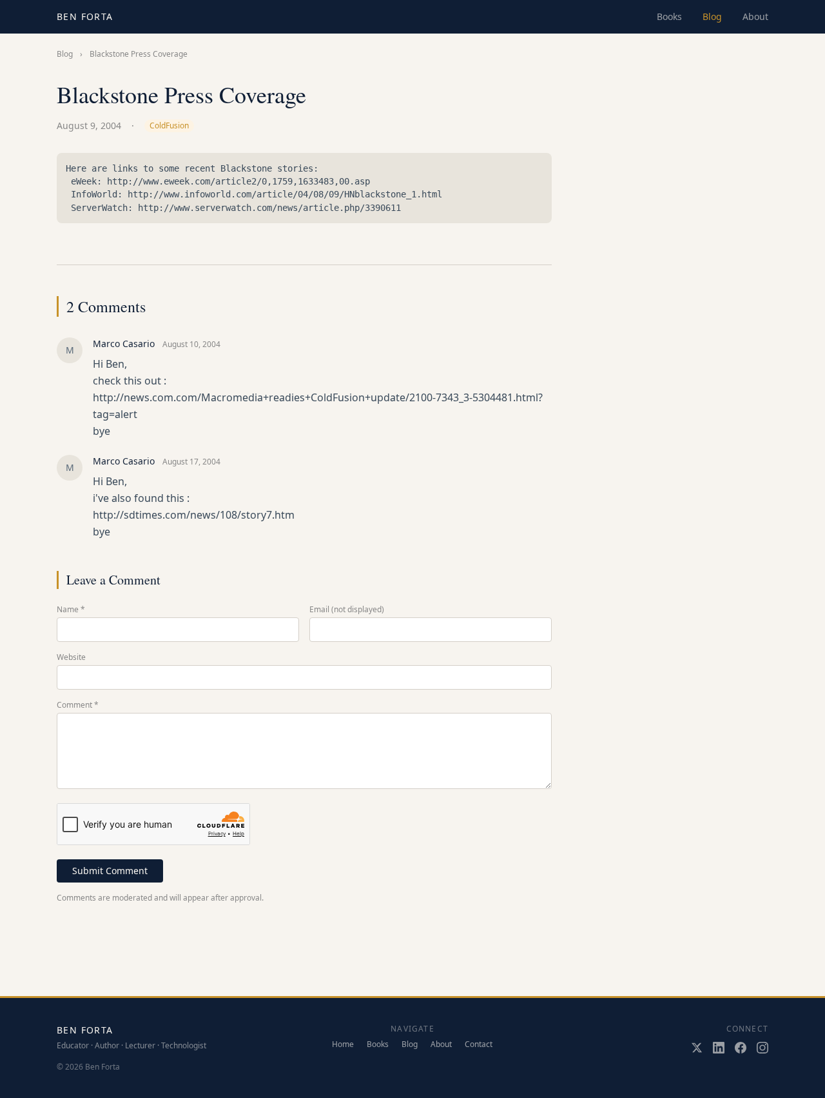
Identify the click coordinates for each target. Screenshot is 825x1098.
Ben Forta (85, 16)
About (755, 16)
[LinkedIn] (718, 1047)
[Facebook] (740, 1047)
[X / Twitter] (697, 1047)
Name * (71, 609)
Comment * (78, 705)
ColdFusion (169, 125)
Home (343, 1044)
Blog (712, 16)
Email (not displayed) (346, 609)
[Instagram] (762, 1047)
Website (71, 657)
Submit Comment (110, 870)
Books (669, 16)
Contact (478, 1044)
